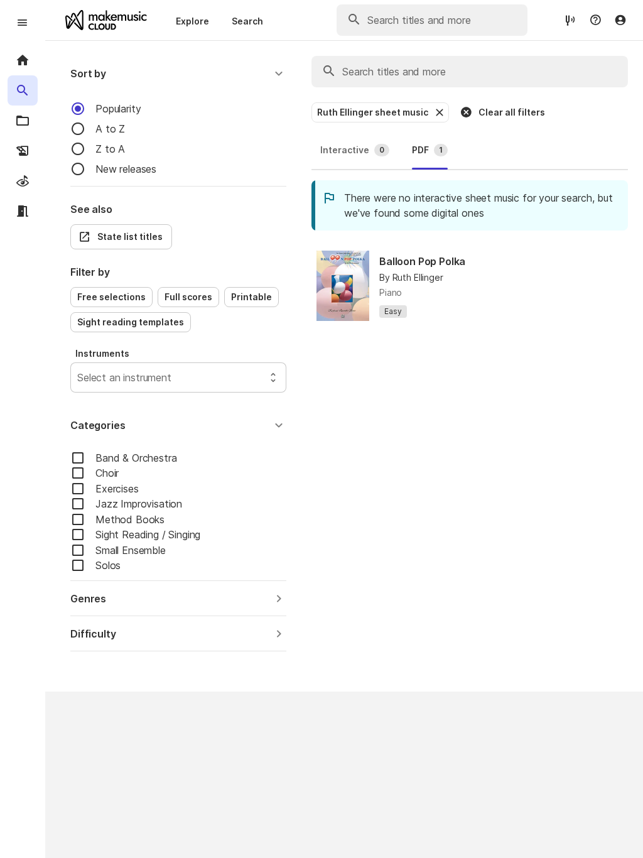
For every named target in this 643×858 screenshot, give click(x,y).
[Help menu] (595, 20)
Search (247, 21)
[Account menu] (620, 20)
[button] (178, 73)
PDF (427, 149)
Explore (192, 21)
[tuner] (570, 20)
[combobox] (78, 377)
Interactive (352, 149)
